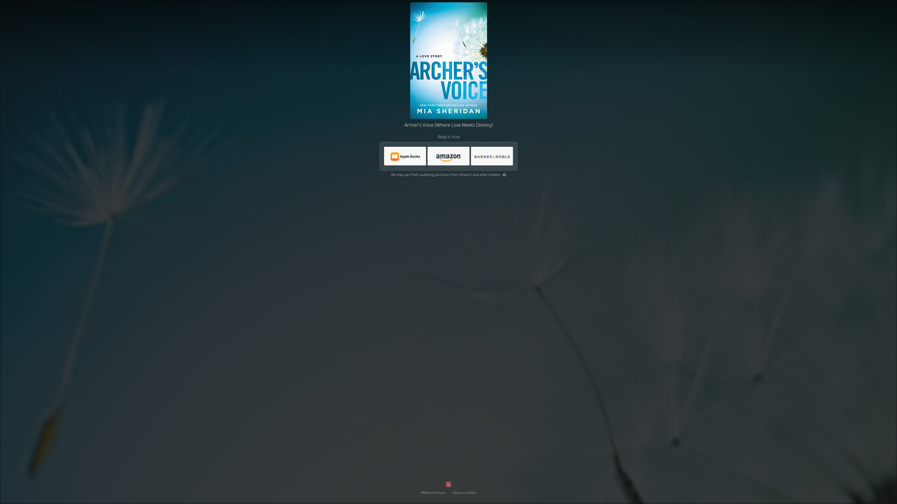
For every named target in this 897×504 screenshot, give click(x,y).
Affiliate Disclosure (432, 493)
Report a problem (465, 493)
